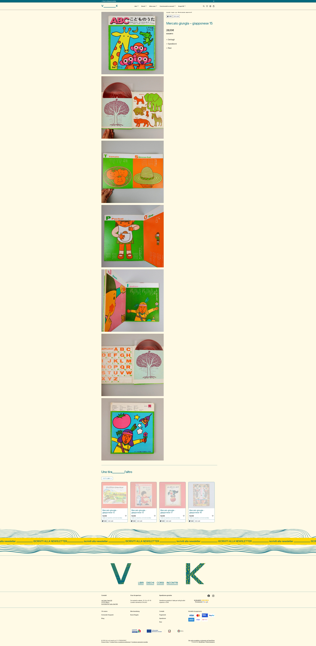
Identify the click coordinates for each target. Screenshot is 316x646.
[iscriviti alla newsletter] (158, 541)
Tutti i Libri (106, 478)
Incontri (172, 582)
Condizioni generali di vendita (140, 642)
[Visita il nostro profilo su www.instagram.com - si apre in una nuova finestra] (213, 595)
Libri (135, 6)
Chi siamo (104, 611)
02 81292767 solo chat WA (109, 604)
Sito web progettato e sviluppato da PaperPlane (201, 640)
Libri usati (176, 16)
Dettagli (171, 39)
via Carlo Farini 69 (106, 600)
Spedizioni (172, 44)
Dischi (143, 6)
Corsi (160, 582)
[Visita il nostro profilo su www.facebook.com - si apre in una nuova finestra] (208, 595)
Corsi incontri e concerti (167, 6)
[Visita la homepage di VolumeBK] (109, 6)
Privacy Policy (105, 642)
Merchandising (134, 611)
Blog (102, 618)
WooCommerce (210, 642)
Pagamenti (162, 615)
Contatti (161, 611)
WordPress (202, 642)
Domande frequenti (107, 615)
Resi (169, 48)
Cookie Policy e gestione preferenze (120, 642)
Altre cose (152, 6)
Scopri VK (181, 6)
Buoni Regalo (134, 615)
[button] (126, 516)
